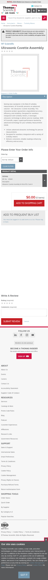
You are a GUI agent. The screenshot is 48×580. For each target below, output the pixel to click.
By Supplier (5, 507)
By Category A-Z (7, 512)
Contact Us (38, 6)
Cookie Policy (6, 471)
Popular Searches (7, 516)
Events (3, 374)
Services (4, 401)
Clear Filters (8, 166)
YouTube (32, 335)
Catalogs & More (7, 406)
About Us (4, 370)
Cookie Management (8, 475)
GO (44, 18)
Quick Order (5, 502)
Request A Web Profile (9, 93)
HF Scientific (7, 43)
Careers (4, 379)
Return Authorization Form (10, 489)
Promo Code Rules (7, 411)
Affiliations (5, 429)
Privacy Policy (6, 466)
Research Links (6, 434)
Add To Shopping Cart (29, 203)
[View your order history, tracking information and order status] (29, 10)
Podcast (4, 420)
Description (7, 96)
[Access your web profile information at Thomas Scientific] (34, 10)
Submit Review (11, 321)
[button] (44, 180)
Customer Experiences (9, 425)
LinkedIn (15, 335)
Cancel (26, 321)
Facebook (21, 335)
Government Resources (9, 439)
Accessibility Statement (9, 388)
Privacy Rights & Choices (10, 480)
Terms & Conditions (8, 461)
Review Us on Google (24, 343)
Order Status (5, 498)
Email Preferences (7, 457)
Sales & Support (7, 447)
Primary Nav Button (3, 18)
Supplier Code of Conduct (10, 393)
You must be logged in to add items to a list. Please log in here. (23, 220)
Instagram (26, 335)
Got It (24, 574)
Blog (2, 415)
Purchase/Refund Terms (10, 485)
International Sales (8, 452)
